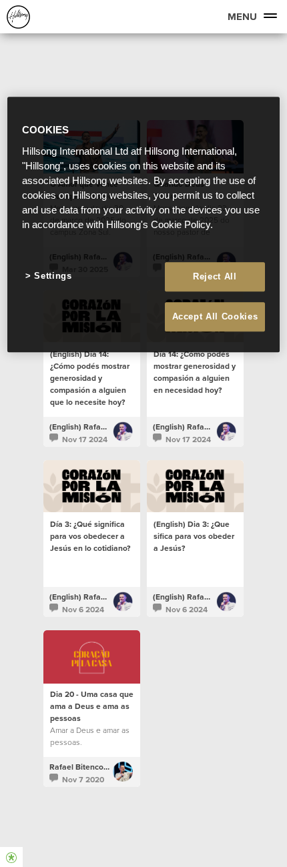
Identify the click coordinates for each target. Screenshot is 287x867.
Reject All (215, 276)
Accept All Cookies (215, 316)
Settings (52, 276)
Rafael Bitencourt (81, 766)
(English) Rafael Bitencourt (98, 426)
